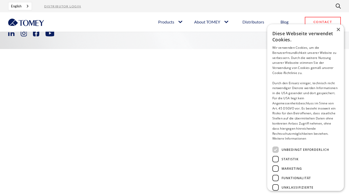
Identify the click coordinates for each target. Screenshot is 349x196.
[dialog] (305, 107)
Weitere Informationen (289, 138)
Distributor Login (62, 6)
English (16, 6)
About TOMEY (207, 21)
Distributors (253, 21)
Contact (322, 22)
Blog (284, 21)
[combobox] (20, 6)
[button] (170, 21)
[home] (26, 22)
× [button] (338, 30)
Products (166, 21)
